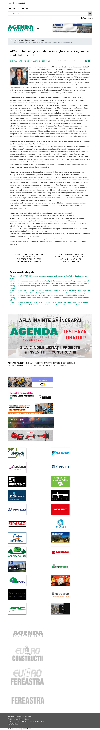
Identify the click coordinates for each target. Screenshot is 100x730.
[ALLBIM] (31, 422)
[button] (87, 18)
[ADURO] (71, 509)
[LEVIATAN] (28, 467)
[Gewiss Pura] (71, 580)
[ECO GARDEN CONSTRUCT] (28, 552)
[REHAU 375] (30, 395)
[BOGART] (28, 609)
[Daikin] (71, 453)
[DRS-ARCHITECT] (71, 495)
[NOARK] (71, 481)
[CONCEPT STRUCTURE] (71, 609)
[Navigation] (42, 28)
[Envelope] (27, 8)
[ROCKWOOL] (71, 552)
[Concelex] (30, 382)
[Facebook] (10, 8)
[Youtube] (23, 8)
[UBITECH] (28, 453)
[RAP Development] (28, 495)
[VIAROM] (28, 509)
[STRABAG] (28, 523)
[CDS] (28, 594)
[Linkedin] (14, 8)
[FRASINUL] (28, 566)
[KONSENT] (71, 467)
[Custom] (18, 8)
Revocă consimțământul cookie (21, 729)
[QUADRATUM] (28, 481)
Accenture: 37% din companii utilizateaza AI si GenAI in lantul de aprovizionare (70, 258)
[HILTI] (30, 435)
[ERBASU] (71, 566)
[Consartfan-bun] (28, 538)
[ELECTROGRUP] (71, 594)
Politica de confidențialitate (18, 719)
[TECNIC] (72, 28)
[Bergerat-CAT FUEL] (71, 537)
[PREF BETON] (30, 408)
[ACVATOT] (71, 523)
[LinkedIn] (89, 61)
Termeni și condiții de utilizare (19, 717)
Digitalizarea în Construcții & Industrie (30, 61)
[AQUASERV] (28, 580)
